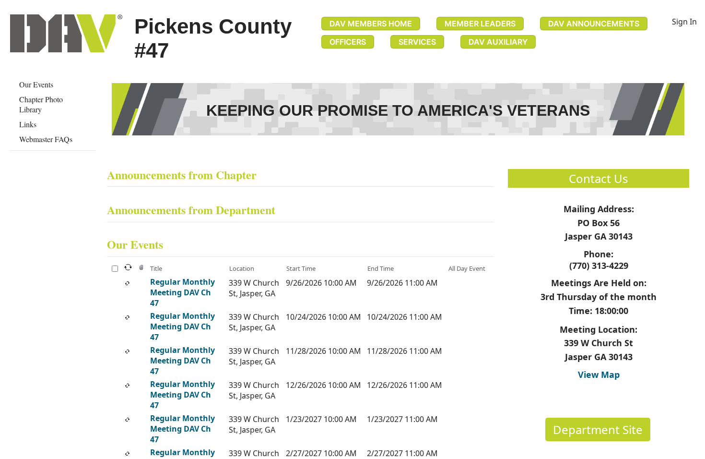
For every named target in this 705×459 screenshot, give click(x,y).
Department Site (598, 429)
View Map (599, 374)
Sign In (684, 21)
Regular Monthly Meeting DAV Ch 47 (182, 292)
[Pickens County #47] (66, 33)
